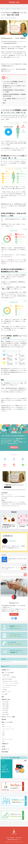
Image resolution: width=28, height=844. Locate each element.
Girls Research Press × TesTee (9, 496)
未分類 (3, 746)
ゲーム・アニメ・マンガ (8, 728)
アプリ (3, 730)
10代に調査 (21, 496)
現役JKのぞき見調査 (7, 679)
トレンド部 (4, 694)
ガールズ (17, 505)
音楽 (3, 732)
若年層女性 (5, 502)
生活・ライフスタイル (7, 739)
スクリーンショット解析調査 (9, 677)
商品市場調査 (5, 751)
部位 (21, 504)
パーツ (10, 504)
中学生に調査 (5, 701)
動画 (3, 696)
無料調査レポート (6, 669)
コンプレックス (16, 502)
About (7, 837)
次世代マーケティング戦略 (8, 716)
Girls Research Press (8, 505)
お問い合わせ (14, 447)
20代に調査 (4, 498)
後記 (4, 102)
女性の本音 (15, 504)
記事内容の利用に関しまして (14, 839)
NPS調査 (4, 689)
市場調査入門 (5, 743)
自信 (23, 502)
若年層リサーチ (5, 749)
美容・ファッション (6, 494)
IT (2, 737)
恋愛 (3, 735)
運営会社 (12, 837)
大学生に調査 (5, 706)
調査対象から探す (6, 699)
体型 (3, 504)
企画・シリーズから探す (8, 672)
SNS (3, 741)
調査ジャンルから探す (7, 722)
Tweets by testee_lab (6, 661)
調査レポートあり (6, 691)
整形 (10, 502)
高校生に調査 (5, 704)
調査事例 (4, 719)
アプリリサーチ (6, 687)
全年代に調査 (5, 714)
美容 (24, 504)
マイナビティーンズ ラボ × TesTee (10, 683)
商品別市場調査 (6, 675)
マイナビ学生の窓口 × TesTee (9, 685)
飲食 (3, 724)
